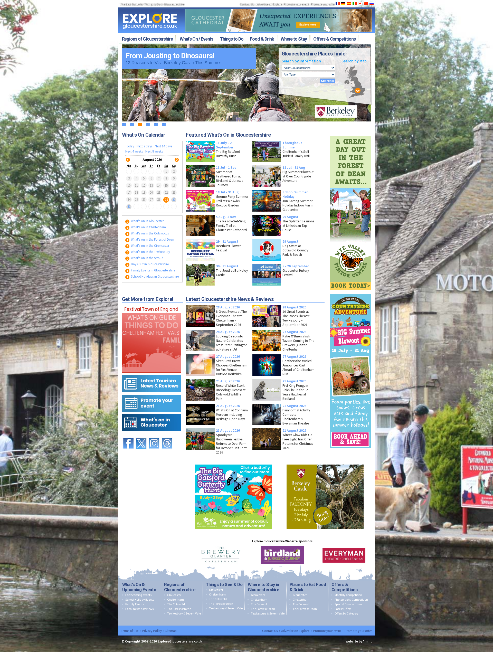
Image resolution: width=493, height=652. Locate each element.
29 (166, 199)
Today (129, 146)
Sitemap (171, 631)
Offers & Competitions (344, 587)
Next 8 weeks (154, 151)
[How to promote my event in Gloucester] (151, 393)
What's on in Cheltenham (148, 227)
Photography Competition (351, 599)
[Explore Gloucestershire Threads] (166, 435)
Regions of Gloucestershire (180, 587)
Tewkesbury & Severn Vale (184, 613)
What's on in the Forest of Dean (152, 239)
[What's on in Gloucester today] (151, 413)
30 (173, 199)
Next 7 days (144, 146)
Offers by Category (346, 613)
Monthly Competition (348, 595)
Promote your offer (323, 4)
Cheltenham (175, 599)
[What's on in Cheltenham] (151, 304)
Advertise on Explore (269, 4)
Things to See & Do (224, 584)
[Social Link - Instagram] (154, 435)
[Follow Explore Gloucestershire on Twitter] (141, 435)
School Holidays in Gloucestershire (154, 276)
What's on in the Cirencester (149, 245)
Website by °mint (359, 641)
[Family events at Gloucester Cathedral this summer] (278, 7)
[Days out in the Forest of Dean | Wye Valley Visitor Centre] (350, 135)
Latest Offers (343, 609)
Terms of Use (129, 631)
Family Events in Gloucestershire (152, 270)
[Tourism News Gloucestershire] (151, 374)
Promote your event (296, 4)
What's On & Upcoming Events (139, 587)
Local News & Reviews (139, 609)
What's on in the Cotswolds (149, 233)
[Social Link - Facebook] (128, 435)
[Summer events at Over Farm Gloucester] (350, 293)
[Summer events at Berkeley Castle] (325, 463)
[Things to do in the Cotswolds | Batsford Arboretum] (233, 463)
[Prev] (128, 156)
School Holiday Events (139, 599)
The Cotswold (176, 604)
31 (128, 206)
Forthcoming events (138, 595)
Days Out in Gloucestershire (149, 264)
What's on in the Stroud (146, 258)
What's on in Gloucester (147, 221)
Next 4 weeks (134, 151)
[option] (221, 555)
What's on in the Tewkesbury (150, 252)
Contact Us (247, 4)
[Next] (177, 156)
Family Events (134, 604)
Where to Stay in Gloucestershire (263, 587)
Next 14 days (163, 146)
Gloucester (174, 595)
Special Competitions (348, 604)
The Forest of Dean (179, 609)
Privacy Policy (152, 631)
